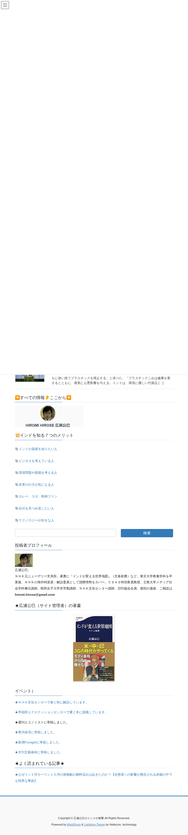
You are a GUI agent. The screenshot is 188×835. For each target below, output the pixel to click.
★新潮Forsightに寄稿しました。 (38, 742)
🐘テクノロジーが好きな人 (34, 520)
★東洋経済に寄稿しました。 (36, 732)
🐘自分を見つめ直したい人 (34, 508)
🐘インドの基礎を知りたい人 (36, 449)
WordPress (74, 824)
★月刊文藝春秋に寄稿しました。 (39, 752)
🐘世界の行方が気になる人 (34, 484)
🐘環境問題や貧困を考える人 (36, 472)
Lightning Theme (94, 824)
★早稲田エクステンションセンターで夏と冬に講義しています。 (61, 712)
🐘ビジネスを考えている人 (34, 461)
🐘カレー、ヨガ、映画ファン (36, 496)
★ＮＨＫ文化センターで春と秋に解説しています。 (52, 702)
